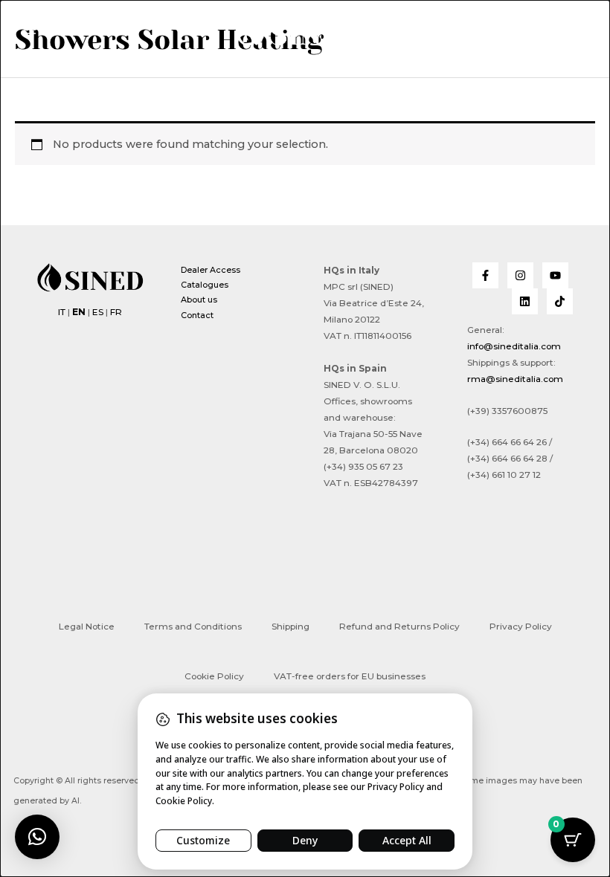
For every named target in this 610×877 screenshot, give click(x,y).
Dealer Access (210, 270)
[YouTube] (555, 275)
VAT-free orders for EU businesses (350, 676)
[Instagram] (520, 275)
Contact (197, 315)
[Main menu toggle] (30, 30)
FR (116, 312)
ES (97, 312)
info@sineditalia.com (514, 346)
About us (199, 299)
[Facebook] (485, 275)
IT (61, 312)
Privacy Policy (520, 626)
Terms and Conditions (193, 626)
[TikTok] (560, 301)
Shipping (290, 626)
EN (79, 312)
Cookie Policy (214, 676)
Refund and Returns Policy (399, 626)
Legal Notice (87, 626)
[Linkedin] (525, 301)
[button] (573, 32)
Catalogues (204, 284)
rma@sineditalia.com (515, 379)
